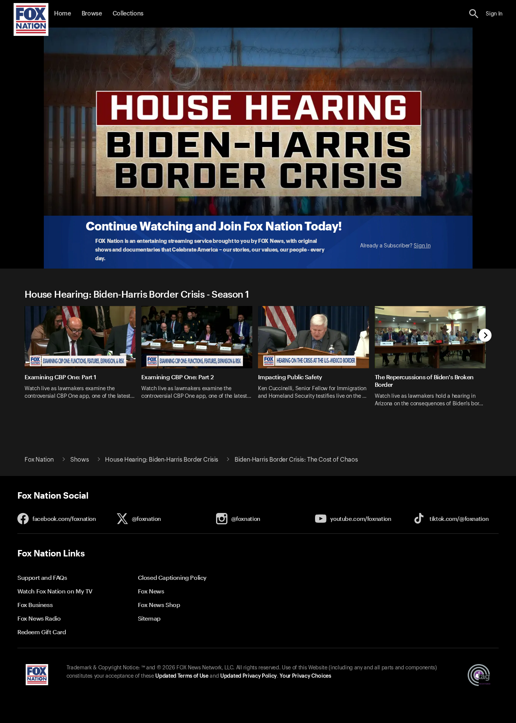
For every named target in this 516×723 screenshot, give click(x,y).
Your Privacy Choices (305, 676)
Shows (79, 460)
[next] (485, 336)
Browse (92, 14)
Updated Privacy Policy (248, 676)
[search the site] (474, 14)
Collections (128, 14)
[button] (474, 14)
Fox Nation (39, 460)
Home (62, 14)
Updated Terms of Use (181, 676)
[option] (83, 361)
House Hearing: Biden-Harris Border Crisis (161, 460)
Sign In (422, 246)
